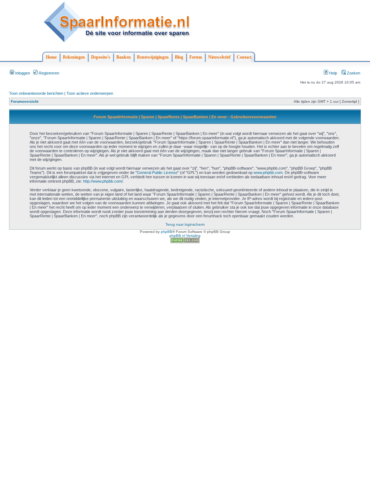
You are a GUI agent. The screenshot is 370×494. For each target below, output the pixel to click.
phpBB (166, 232)
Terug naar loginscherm (185, 224)
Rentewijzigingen (153, 57)
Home (51, 57)
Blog (179, 57)
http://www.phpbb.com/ (103, 181)
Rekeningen (74, 57)
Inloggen (22, 73)
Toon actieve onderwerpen (89, 93)
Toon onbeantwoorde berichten (36, 93)
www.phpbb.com (268, 172)
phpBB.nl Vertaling (185, 236)
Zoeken (353, 73)
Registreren (48, 73)
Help (332, 73)
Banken (123, 57)
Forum (195, 57)
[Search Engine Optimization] (185, 242)
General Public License (157, 172)
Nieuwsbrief (219, 57)
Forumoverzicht (24, 101)
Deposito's (100, 57)
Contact (244, 57)
